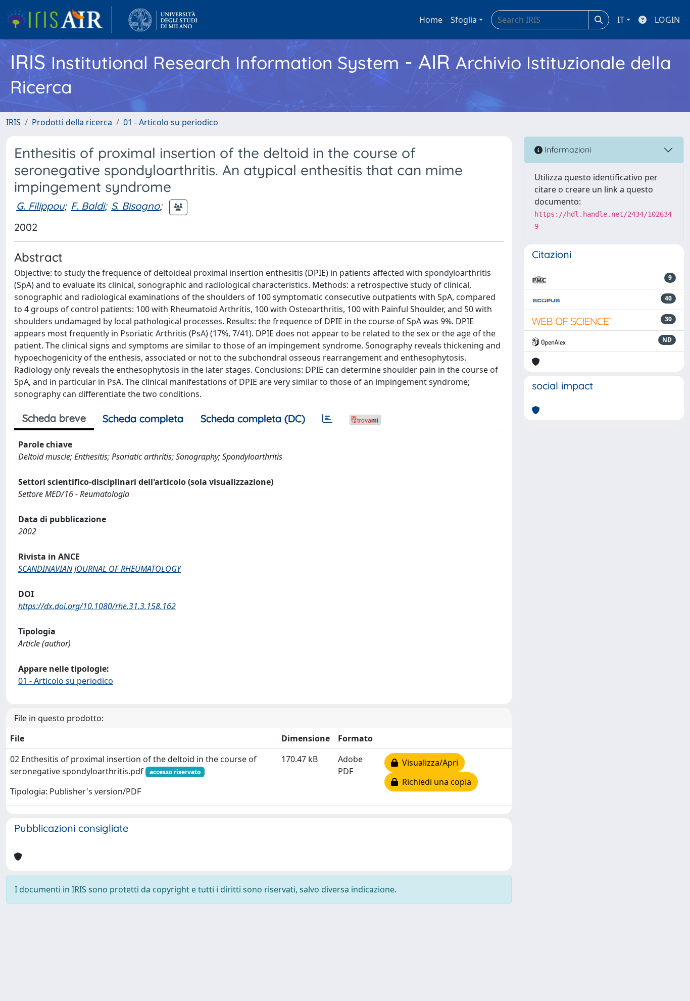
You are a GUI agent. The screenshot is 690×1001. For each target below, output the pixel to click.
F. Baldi (88, 205)
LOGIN (667, 19)
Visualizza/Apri (428, 762)
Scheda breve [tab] (54, 418)
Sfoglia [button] (464, 19)
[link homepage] (59, 19)
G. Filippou (40, 205)
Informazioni (567, 149)
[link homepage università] (163, 19)
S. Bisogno (135, 205)
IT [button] (620, 19)
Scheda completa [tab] (143, 418)
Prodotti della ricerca (72, 122)
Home (430, 19)
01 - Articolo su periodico (170, 122)
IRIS (13, 122)
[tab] (327, 418)
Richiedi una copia (434, 781)
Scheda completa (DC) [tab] (253, 418)
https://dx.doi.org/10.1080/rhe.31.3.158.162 (97, 606)
